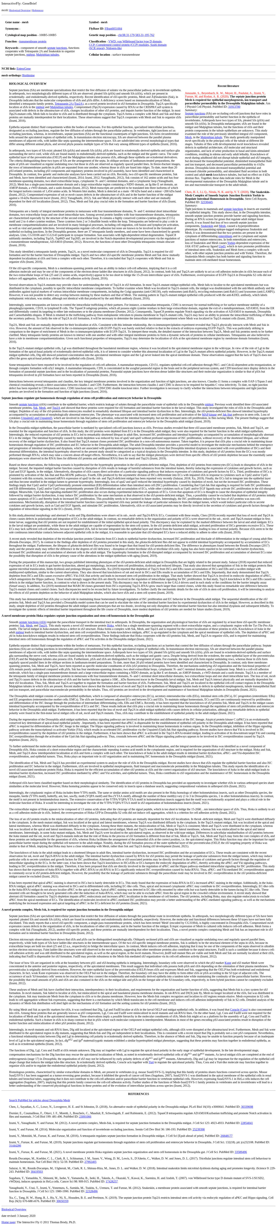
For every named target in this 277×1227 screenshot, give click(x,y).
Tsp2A (56, 407)
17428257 (112, 1181)
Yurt (151, 1062)
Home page (8, 1222)
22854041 (247, 1123)
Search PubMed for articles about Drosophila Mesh (39, 1100)
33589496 (241, 1152)
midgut (30, 54)
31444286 (15, 1145)
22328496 (92, 1191)
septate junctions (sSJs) (32, 622)
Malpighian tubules (47, 54)
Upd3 (222, 246)
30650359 (62, 1201)
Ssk (35, 407)
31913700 (234, 106)
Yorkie (231, 242)
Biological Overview (20, 10)
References (37, 10)
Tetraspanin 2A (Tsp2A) (69, 103)
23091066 (85, 1116)
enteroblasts (225, 236)
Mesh (188, 137)
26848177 (226, 1135)
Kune (228, 962)
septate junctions (57, 47)
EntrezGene (24, 68)
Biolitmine (28, 75)
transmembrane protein (32, 41)
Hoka (110, 625)
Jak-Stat (227, 414)
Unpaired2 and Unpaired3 (36, 418)
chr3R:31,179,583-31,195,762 (136, 35)
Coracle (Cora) (239, 1009)
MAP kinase (209, 414)
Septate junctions (195, 113)
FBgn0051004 (113, 28)
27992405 (90, 1161)
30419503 (37, 1171)
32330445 (207, 202)
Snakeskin (207, 226)
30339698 (247, 1106)
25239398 (199, 1129)
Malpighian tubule (211, 137)
